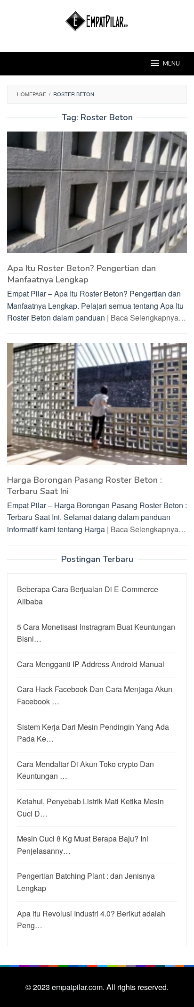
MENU (171, 63)
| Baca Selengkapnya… (146, 317)
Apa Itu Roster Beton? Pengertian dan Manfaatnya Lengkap (81, 274)
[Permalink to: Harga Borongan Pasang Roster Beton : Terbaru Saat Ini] (97, 407)
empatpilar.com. (79, 987)
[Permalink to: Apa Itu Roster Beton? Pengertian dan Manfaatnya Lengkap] (97, 196)
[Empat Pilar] (97, 20)
